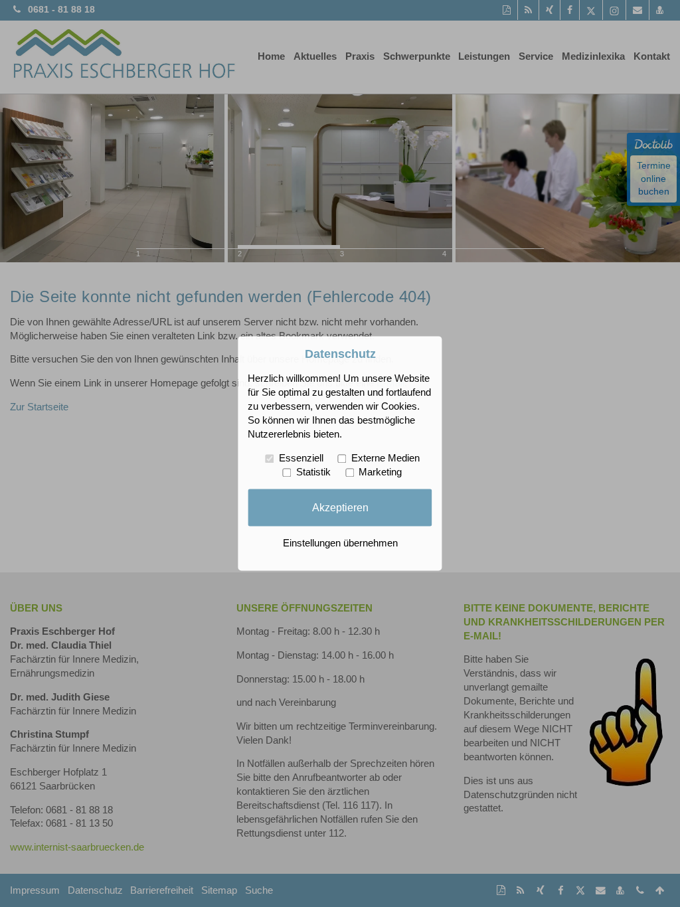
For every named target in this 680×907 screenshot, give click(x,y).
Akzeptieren (340, 507)
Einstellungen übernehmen (340, 543)
